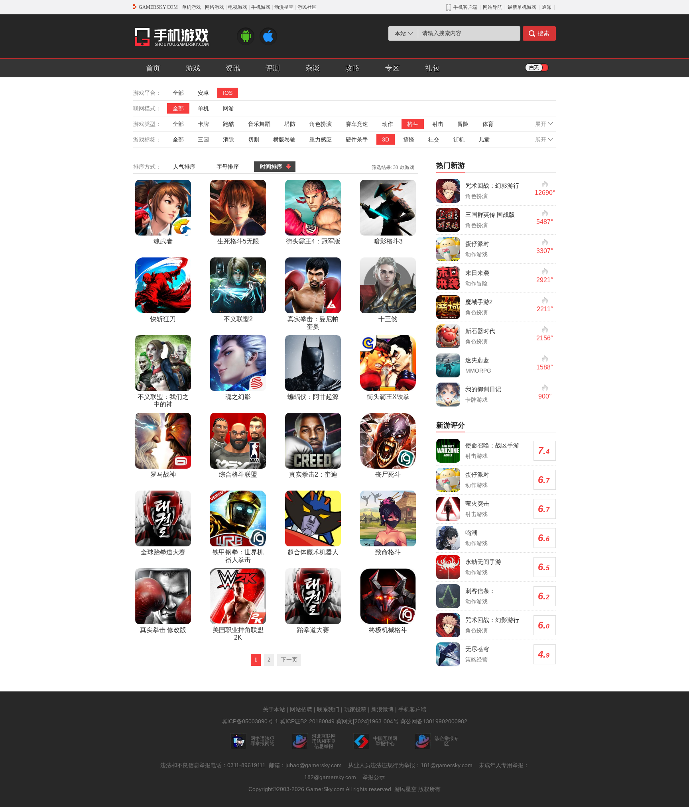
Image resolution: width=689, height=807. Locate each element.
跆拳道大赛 (313, 629)
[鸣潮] (448, 538)
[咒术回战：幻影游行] (448, 191)
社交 (433, 139)
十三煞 (388, 319)
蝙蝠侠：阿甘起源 (313, 396)
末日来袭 (477, 272)
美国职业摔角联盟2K (238, 633)
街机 (459, 139)
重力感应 (320, 139)
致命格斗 (388, 552)
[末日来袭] (448, 278)
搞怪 (408, 139)
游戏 (193, 68)
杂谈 (312, 68)
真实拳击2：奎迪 (313, 474)
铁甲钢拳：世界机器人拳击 (238, 556)
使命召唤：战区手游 (492, 445)
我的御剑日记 (483, 389)
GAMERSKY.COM (158, 7)
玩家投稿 (355, 709)
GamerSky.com (325, 789)
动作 (387, 124)
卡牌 (203, 124)
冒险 (463, 124)
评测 (273, 68)
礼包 (432, 68)
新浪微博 (382, 709)
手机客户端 (412, 709)
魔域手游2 (478, 301)
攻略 (352, 68)
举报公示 (373, 777)
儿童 (484, 139)
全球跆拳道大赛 (163, 552)
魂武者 (163, 241)
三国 (203, 139)
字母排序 (228, 166)
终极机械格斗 (388, 629)
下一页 (289, 660)
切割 (253, 139)
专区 (392, 68)
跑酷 (228, 124)
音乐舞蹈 (259, 124)
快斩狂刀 (163, 319)
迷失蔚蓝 (477, 360)
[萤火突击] (448, 509)
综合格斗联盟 (238, 474)
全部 (178, 93)
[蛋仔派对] (448, 249)
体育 (488, 124)
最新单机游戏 (522, 7)
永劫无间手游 (483, 561)
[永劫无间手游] (448, 567)
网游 (228, 108)
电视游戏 (237, 7)
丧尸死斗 (388, 474)
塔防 (289, 124)
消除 (228, 139)
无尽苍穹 (477, 649)
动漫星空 (283, 7)
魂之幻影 (238, 396)
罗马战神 (163, 474)
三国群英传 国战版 (490, 214)
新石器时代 (480, 331)
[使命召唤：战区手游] (448, 451)
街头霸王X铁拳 (388, 396)
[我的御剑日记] (448, 394)
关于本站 (274, 709)
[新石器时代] (448, 336)
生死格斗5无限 (238, 241)
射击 (437, 124)
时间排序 (271, 166)
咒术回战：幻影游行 (492, 185)
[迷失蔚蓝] (448, 365)
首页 (153, 68)
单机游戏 (191, 7)
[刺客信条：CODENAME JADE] (448, 596)
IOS (227, 93)
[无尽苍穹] (448, 654)
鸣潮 (471, 532)
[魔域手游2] (448, 307)
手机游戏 (260, 7)
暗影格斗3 (388, 241)
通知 (546, 7)
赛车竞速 (357, 124)
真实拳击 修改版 (163, 629)
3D (385, 139)
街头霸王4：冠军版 (313, 241)
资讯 (233, 68)
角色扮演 (320, 124)
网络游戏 (214, 7)
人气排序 (184, 166)
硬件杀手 (357, 139)
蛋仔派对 (477, 243)
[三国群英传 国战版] (448, 220)
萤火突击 (477, 503)
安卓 (203, 93)
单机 (203, 108)
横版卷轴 (284, 139)
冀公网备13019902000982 (433, 721)
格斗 (412, 124)
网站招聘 (301, 709)
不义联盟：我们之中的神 (163, 400)
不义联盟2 (238, 319)
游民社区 (307, 7)
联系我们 (328, 709)
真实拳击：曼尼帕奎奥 (313, 323)
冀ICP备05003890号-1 (250, 721)
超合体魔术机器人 (313, 552)
